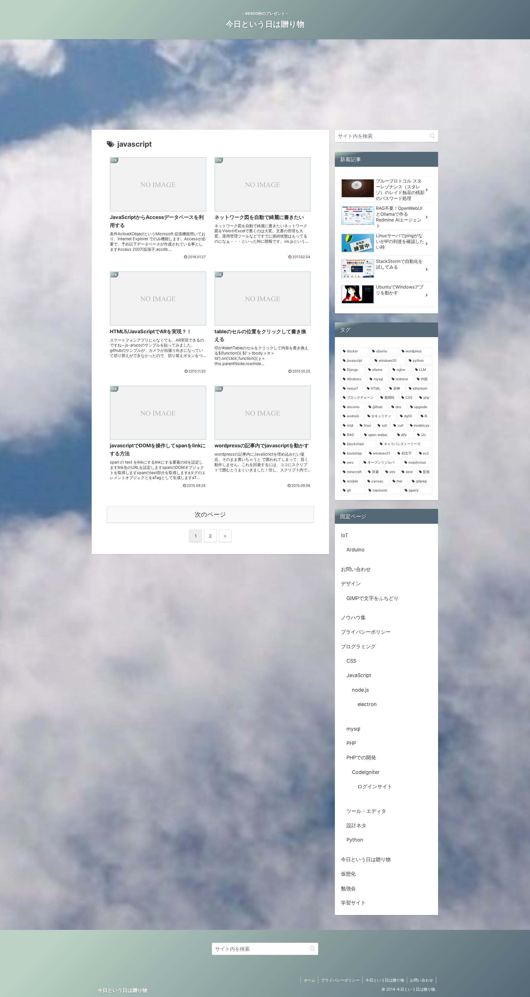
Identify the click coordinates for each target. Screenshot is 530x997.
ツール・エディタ (366, 811)
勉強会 (348, 888)
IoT (344, 535)
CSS (351, 661)
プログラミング (358, 646)
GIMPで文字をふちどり (372, 598)
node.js (360, 690)
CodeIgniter (366, 772)
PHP (351, 743)
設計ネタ (356, 825)
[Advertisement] (265, 84)
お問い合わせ (356, 569)
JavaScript (358, 675)
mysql (353, 729)
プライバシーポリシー (366, 632)
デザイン (351, 583)
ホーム (309, 980)
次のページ (210, 514)
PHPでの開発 (361, 757)
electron (367, 704)
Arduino (355, 549)
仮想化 (348, 874)
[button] (432, 136)
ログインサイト (374, 786)
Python (354, 840)
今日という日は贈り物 (366, 859)
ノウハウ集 (353, 617)
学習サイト (353, 903)
